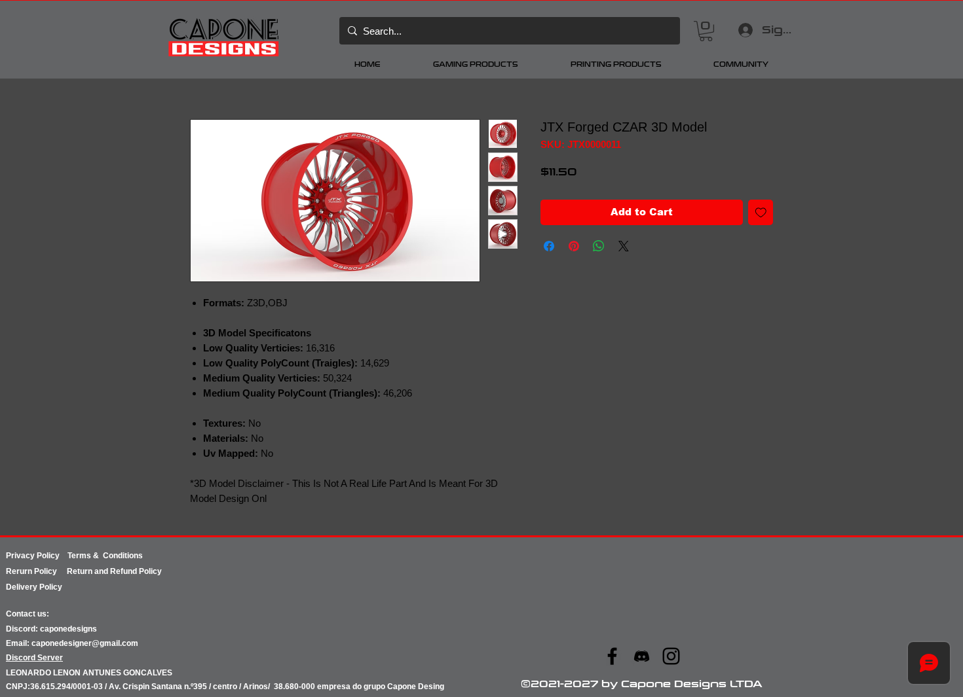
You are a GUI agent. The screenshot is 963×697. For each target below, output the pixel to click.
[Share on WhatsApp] (599, 246)
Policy (50, 571)
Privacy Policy (36, 555)
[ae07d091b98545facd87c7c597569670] (641, 656)
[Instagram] (671, 656)
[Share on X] (624, 246)
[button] (706, 31)
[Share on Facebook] (549, 246)
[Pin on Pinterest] (574, 246)
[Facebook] (612, 656)
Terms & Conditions (105, 555)
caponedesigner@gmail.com (84, 643)
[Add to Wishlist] (761, 212)
